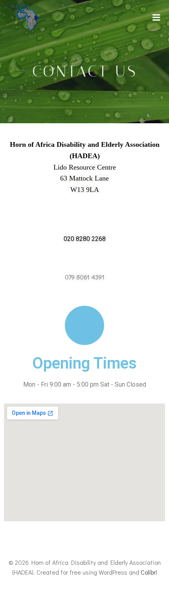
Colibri (149, 572)
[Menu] (156, 17)
